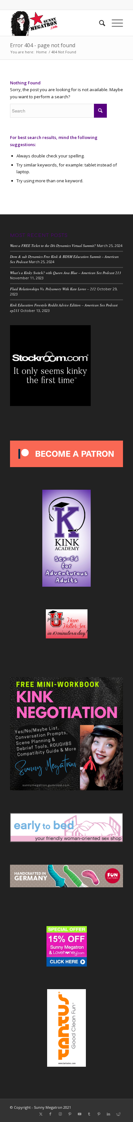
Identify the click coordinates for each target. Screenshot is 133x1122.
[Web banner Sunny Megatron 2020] (55, 23)
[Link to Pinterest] (70, 1114)
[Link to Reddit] (118, 1114)
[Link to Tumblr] (89, 1114)
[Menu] (114, 23)
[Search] (99, 23)
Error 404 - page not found (42, 45)
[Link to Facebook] (50, 1114)
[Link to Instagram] (60, 1114)
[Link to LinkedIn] (108, 1114)
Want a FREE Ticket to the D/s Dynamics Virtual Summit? (53, 245)
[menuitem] (99, 23)
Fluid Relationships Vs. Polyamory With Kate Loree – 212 (53, 288)
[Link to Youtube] (79, 1114)
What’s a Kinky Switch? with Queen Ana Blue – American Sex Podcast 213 (65, 272)
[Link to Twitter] (41, 1114)
